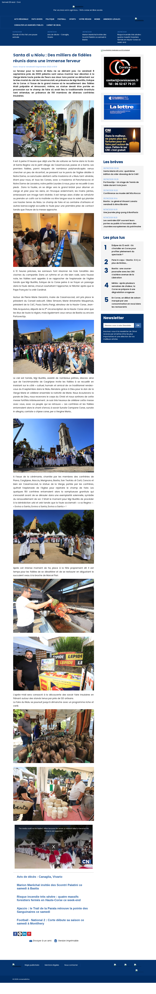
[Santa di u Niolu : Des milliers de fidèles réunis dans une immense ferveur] (53, 101)
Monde (97, 19)
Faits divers (37, 19)
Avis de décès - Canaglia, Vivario (58, 35)
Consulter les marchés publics (28, 25)
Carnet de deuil (54, 25)
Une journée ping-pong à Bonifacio (120, 230)
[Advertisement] (44, 988)
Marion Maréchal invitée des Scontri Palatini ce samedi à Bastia (94, 37)
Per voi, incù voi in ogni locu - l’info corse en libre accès (78, 10)
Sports (72, 19)
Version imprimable (68, 940)
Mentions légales (52, 965)
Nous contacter (71, 965)
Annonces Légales (111, 19)
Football (62, 19)
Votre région (85, 19)
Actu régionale (21, 19)
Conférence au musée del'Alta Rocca (121, 211)
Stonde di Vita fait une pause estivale (25, 35)
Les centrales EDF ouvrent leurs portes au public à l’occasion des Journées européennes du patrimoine (122, 241)
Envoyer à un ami (42, 940)
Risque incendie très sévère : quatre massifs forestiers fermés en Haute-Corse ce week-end (129, 38)
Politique (50, 19)
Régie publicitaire (32, 965)
